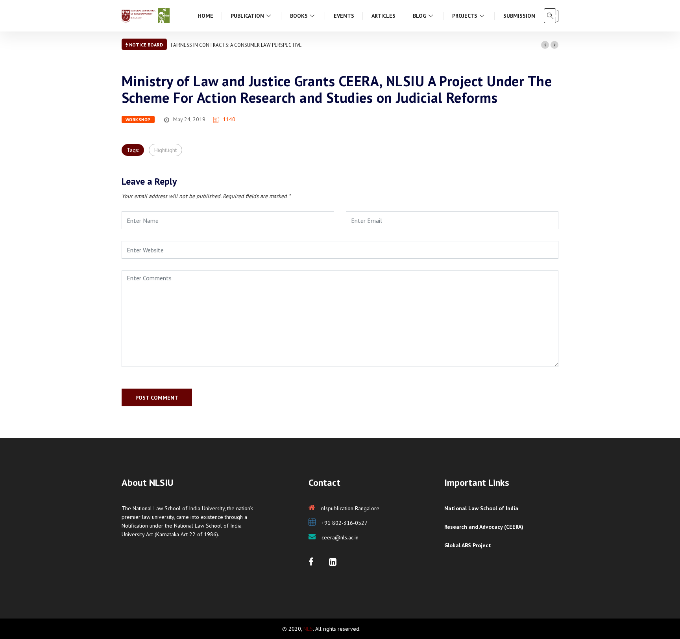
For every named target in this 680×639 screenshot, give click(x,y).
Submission (519, 15)
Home (205, 15)
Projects (464, 15)
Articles (383, 15)
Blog (419, 15)
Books (299, 15)
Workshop (138, 119)
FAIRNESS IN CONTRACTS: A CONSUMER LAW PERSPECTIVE (236, 45)
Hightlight (165, 150)
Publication (247, 15)
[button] (545, 45)
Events (344, 15)
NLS (308, 628)
